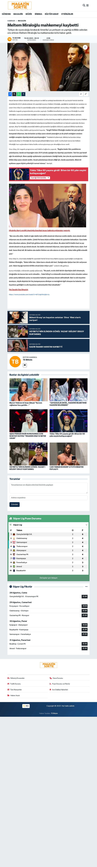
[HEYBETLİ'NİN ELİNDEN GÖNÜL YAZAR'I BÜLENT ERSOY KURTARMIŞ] (28, 454)
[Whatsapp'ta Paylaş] (19, 94)
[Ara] (84, 6)
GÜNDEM (6, 14)
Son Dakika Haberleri (60, 690)
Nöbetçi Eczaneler (17, 678)
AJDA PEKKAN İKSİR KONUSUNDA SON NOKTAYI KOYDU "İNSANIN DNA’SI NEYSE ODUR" (27, 436)
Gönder (14, 504)
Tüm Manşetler (16, 690)
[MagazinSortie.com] (19, 5)
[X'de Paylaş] (14, 94)
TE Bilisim (27, 360)
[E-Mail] (25, 365)
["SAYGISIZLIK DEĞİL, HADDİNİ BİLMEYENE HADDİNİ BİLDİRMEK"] (69, 390)
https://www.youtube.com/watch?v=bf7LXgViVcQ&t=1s (29, 295)
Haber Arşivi (15, 695)
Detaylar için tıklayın (48, 578)
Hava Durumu (58, 678)
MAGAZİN (18, 14)
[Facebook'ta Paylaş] (10, 94)
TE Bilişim (54, 713)
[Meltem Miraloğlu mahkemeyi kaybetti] (48, 67)
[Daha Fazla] (23, 94)
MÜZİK (29, 14)
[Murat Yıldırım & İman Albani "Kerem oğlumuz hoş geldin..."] (28, 390)
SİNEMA (38, 14)
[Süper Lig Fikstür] (86, 587)
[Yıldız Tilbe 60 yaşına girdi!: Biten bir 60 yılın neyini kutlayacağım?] (69, 421)
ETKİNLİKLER (67, 14)
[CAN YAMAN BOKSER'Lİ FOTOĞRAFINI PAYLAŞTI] (69, 454)
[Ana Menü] (87, 6)
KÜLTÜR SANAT (52, 14)
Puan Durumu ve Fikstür (61, 684)
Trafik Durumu (15, 684)
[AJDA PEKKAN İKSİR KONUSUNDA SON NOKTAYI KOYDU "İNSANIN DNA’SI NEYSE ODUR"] (28, 421)
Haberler (11, 21)
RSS (27, 706)
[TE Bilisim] (15, 362)
